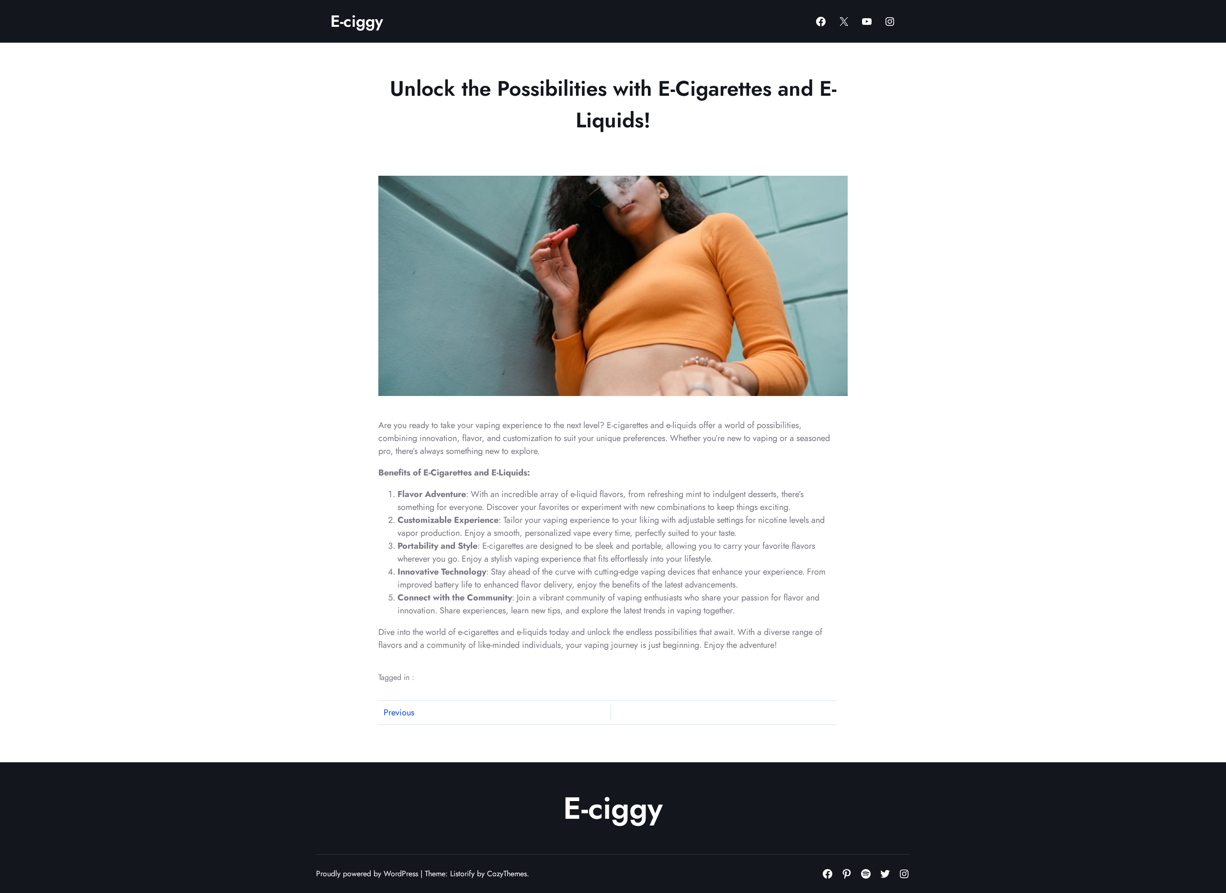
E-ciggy (356, 21)
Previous (399, 712)
